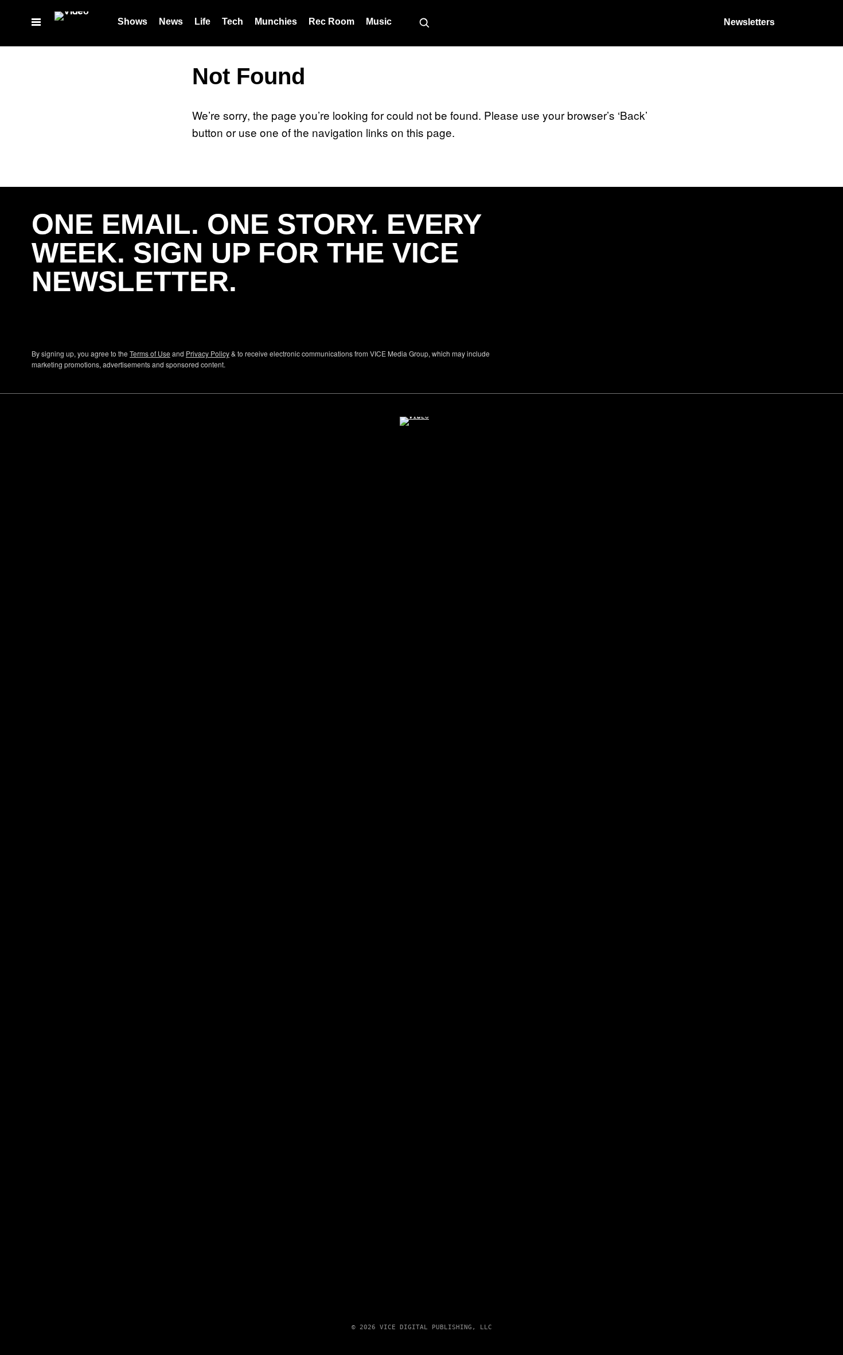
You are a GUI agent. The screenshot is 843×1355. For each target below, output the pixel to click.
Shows (132, 21)
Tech (232, 21)
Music (379, 21)
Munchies (276, 21)
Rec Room (331, 21)
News (171, 21)
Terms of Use (150, 353)
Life (202, 21)
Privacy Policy (207, 353)
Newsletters (749, 22)
